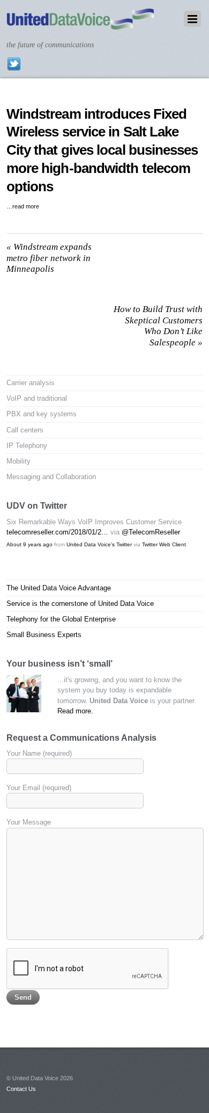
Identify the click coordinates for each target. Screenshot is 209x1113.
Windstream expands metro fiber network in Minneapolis (49, 258)
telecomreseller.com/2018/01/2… (57, 532)
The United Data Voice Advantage (58, 588)
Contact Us (21, 1089)
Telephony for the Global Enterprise (61, 619)
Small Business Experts (43, 635)
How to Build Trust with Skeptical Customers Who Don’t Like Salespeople (158, 325)
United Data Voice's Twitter (99, 544)
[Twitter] (14, 63)
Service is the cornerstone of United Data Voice (80, 603)
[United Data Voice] (80, 24)
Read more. (75, 711)
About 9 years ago (29, 544)
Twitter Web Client (164, 544)
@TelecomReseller (151, 532)
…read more (22, 206)
